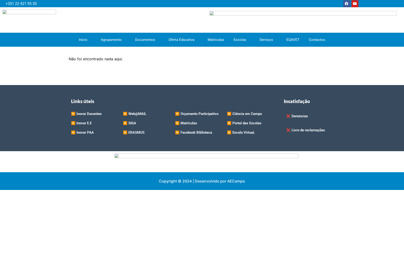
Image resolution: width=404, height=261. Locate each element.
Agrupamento (111, 40)
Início (83, 40)
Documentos (145, 40)
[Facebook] (346, 3)
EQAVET (292, 40)
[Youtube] (354, 3)
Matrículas (216, 40)
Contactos (317, 40)
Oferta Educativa (181, 40)
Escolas (240, 40)
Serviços (266, 40)
